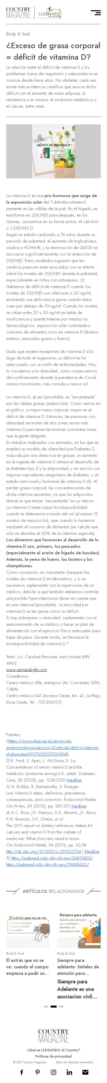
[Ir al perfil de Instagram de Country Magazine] (53, 1074)
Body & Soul (18, 33)
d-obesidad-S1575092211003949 (37, 754)
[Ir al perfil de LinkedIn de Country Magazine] (69, 1074)
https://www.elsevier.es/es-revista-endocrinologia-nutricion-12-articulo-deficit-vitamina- (52, 744)
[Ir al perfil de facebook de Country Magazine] (22, 1074)
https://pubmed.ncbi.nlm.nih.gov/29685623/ (47, 864)
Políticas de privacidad (53, 1056)
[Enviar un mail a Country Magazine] (85, 1074)
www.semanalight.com (26, 669)
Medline (74, 780)
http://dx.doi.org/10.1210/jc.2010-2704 (43, 851)
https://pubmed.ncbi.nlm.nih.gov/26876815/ (52, 858)
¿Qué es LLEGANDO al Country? (53, 1050)
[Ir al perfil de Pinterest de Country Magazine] (38, 1074)
